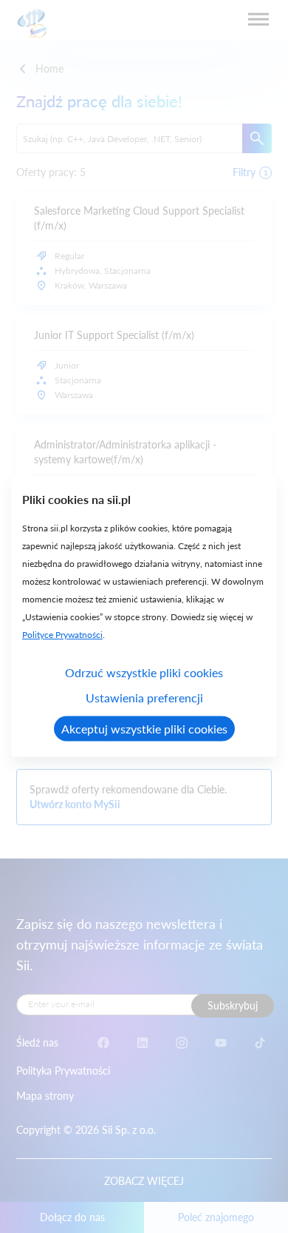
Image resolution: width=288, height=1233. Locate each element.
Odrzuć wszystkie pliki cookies (144, 672)
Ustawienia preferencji (144, 698)
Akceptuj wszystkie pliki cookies (144, 729)
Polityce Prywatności (62, 634)
